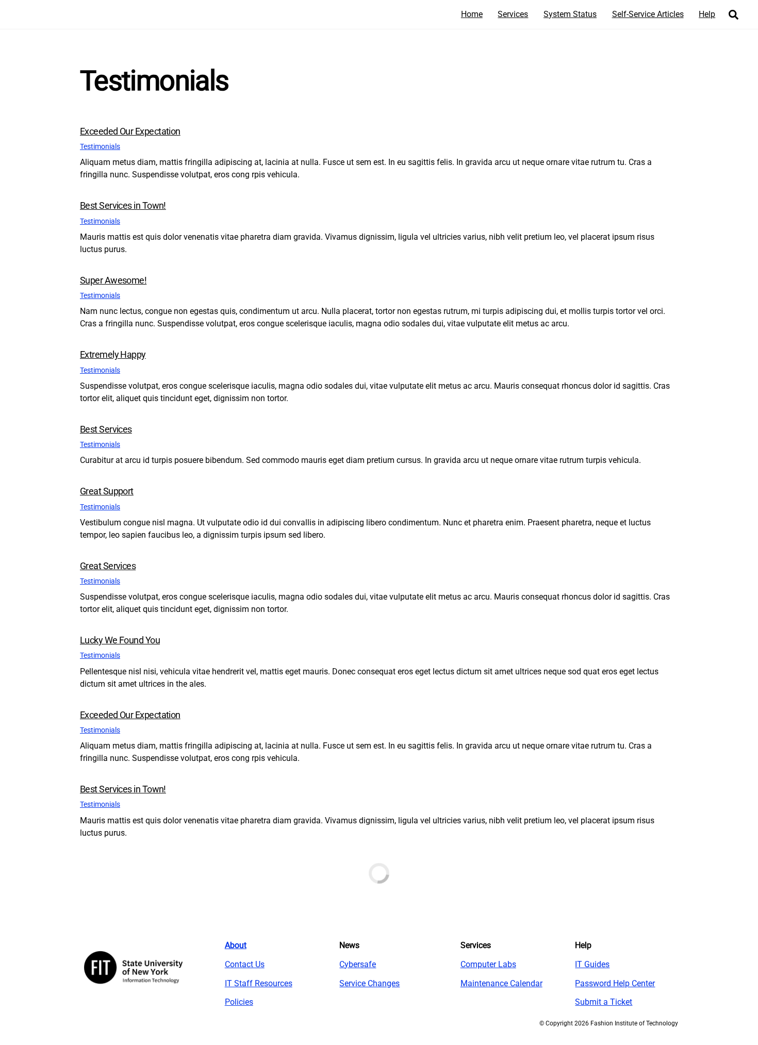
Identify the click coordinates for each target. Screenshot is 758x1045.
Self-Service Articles (648, 14)
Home (472, 14)
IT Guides (592, 964)
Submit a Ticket (603, 1002)
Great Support (107, 491)
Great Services (108, 565)
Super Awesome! (113, 280)
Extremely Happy (113, 354)
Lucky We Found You (120, 640)
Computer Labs (488, 964)
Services (513, 14)
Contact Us (245, 964)
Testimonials (100, 146)
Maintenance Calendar (501, 983)
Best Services (106, 429)
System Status (570, 14)
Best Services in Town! (123, 205)
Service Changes (369, 983)
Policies (239, 1002)
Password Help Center (615, 983)
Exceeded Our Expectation (130, 131)
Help (707, 14)
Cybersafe (357, 964)
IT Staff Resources (258, 983)
